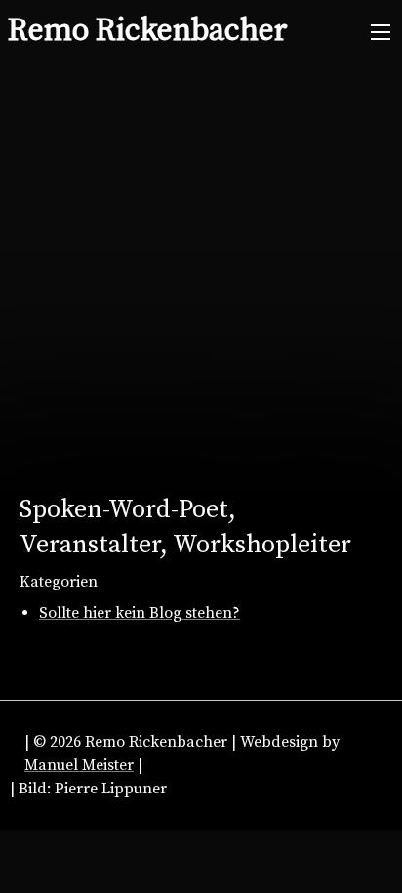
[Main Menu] (380, 32)
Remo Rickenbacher (148, 31)
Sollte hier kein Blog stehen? (139, 613)
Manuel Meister (79, 765)
